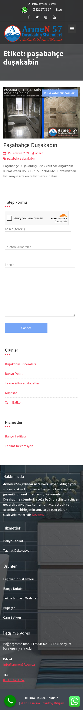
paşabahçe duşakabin (21, 158)
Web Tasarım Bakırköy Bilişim (42, 703)
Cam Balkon (14, 402)
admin (39, 153)
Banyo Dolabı (14, 373)
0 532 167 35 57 (13, 680)
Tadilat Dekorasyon (19, 446)
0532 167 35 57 (42, 9)
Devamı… (39, 514)
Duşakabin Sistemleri (59, 93)
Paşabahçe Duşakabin (30, 145)
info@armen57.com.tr (19, 664)
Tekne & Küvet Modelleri (22, 383)
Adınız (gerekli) (15, 229)
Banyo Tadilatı (15, 436)
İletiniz (9, 265)
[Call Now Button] (10, 701)
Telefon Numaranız (18, 247)
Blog (59, 9)
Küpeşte (11, 393)
